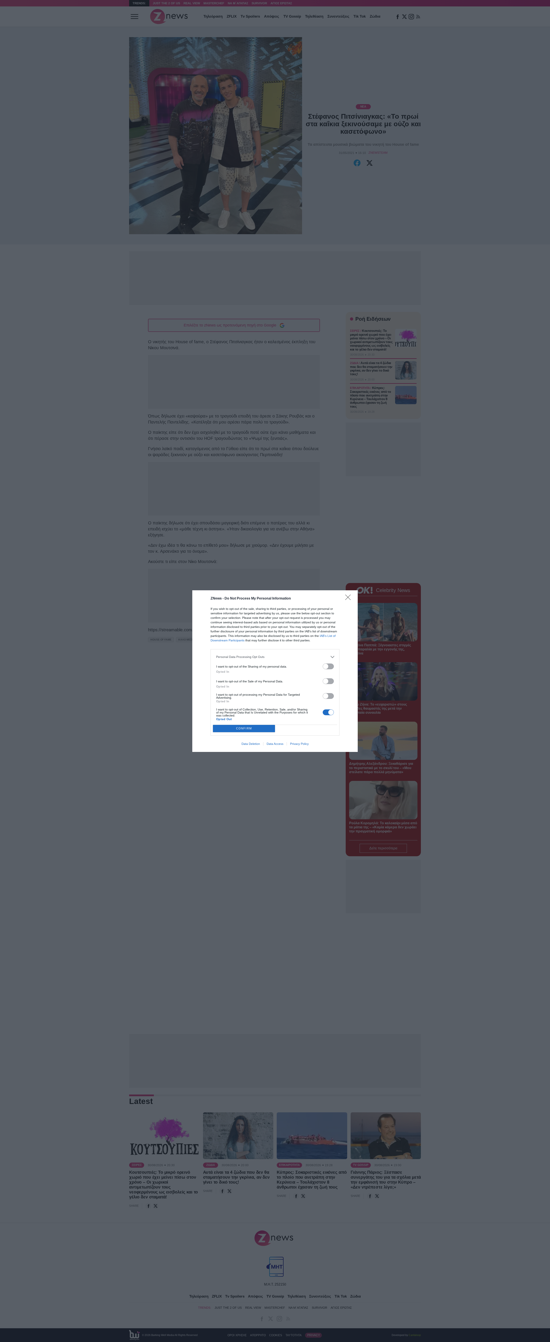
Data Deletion (250, 743)
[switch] (328, 666)
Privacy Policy (299, 743)
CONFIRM (244, 728)
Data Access (275, 743)
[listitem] (275, 657)
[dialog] (275, 671)
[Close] (349, 599)
